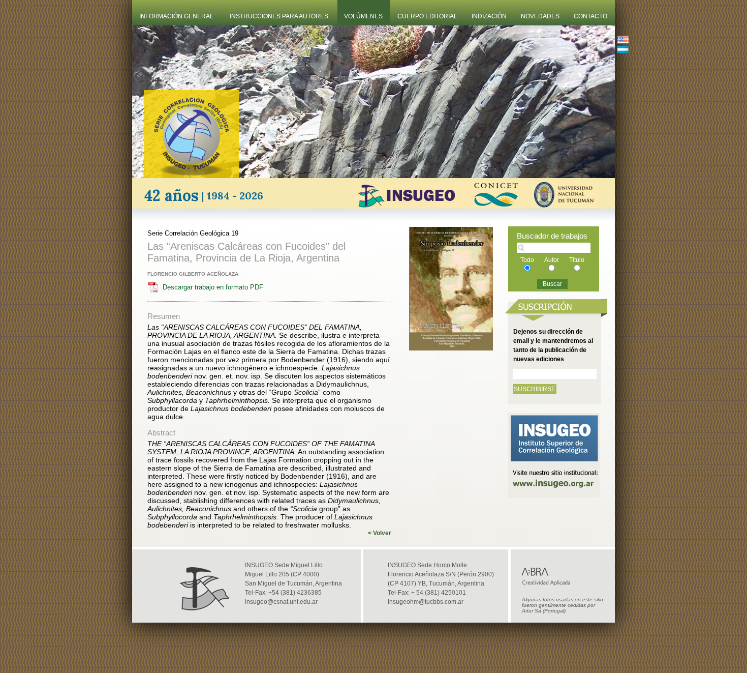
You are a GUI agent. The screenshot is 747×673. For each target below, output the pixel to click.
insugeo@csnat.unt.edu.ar (281, 602)
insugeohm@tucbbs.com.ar (425, 602)
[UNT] (564, 205)
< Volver (379, 533)
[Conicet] (494, 205)
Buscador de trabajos (552, 235)
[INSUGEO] (406, 205)
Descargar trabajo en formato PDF (213, 287)
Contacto (590, 16)
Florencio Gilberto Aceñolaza (192, 274)
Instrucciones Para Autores (279, 16)
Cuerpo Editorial (427, 16)
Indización (489, 16)
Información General (176, 16)
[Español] (623, 50)
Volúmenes (363, 16)
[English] (623, 41)
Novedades (540, 16)
